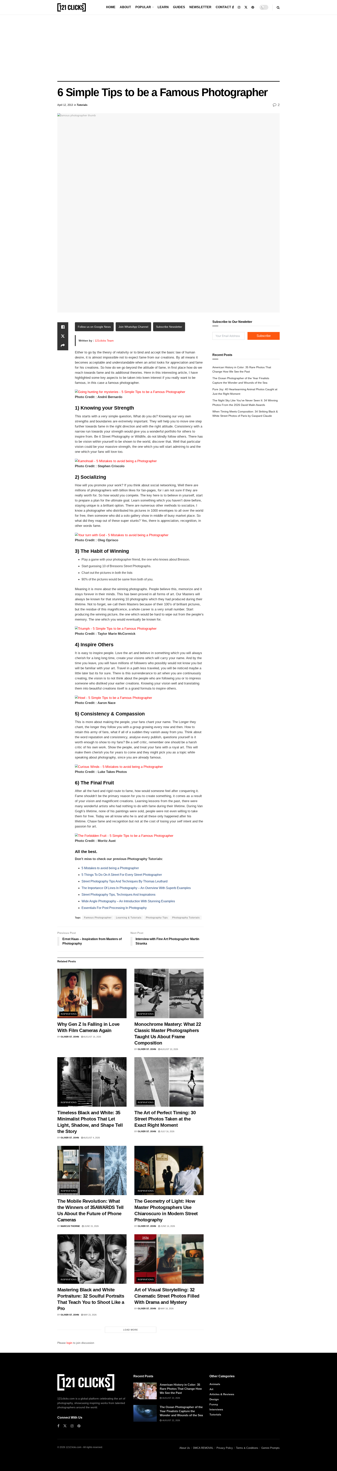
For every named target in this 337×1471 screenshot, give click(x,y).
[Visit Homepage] (71, 7)
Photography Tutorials (186, 917)
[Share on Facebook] (62, 327)
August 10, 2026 (169, 1049)
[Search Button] (278, 7)
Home (110, 7)
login (69, 1342)
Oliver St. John (70, 1037)
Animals (214, 1384)
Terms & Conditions (247, 1447)
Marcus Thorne (70, 1226)
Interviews (216, 1409)
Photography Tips (157, 917)
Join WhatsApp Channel (133, 326)
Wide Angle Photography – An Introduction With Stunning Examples (128, 901)
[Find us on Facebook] (233, 7)
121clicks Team (104, 340)
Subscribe (264, 335)
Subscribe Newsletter (169, 326)
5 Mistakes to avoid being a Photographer (110, 868)
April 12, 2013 (65, 104)
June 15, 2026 (91, 1226)
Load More (130, 1330)
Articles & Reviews (221, 1394)
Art (211, 1389)
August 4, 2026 (91, 1137)
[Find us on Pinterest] (252, 7)
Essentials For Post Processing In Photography (114, 907)
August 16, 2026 (92, 1037)
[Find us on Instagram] (239, 7)
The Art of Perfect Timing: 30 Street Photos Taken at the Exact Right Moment (165, 1119)
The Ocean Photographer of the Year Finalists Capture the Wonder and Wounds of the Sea (181, 1411)
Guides (179, 7)
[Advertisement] (168, 48)
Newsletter (200, 7)
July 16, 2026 (167, 1131)
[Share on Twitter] (62, 336)
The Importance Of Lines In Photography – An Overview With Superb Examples (136, 888)
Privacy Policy (224, 1447)
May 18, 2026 (167, 1308)
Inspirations (68, 1014)
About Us (184, 1447)
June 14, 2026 (167, 1226)
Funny (213, 1404)
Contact (223, 7)
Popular (143, 7)
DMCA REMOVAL (203, 1447)
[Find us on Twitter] (245, 7)
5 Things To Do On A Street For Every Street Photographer (122, 874)
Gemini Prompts (270, 1447)
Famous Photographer (98, 917)
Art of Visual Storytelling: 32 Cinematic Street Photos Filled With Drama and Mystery (167, 1296)
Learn (163, 7)
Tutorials (82, 104)
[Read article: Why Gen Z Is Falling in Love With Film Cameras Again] (92, 993)
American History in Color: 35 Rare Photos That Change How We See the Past (181, 1388)
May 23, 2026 (90, 1315)
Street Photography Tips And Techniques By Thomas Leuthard (125, 881)
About (125, 7)
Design (214, 1399)
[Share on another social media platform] (62, 345)
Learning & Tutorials (128, 917)
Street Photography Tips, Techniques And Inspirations (118, 894)
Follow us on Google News (94, 326)
